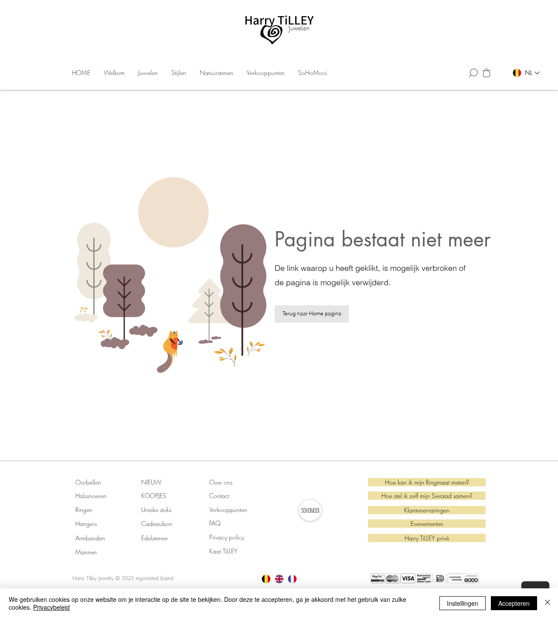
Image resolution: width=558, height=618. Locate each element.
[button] (148, 73)
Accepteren (514, 603)
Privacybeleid (51, 607)
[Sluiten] (547, 603)
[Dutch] (266, 579)
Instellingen (462, 603)
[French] (292, 579)
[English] (279, 579)
